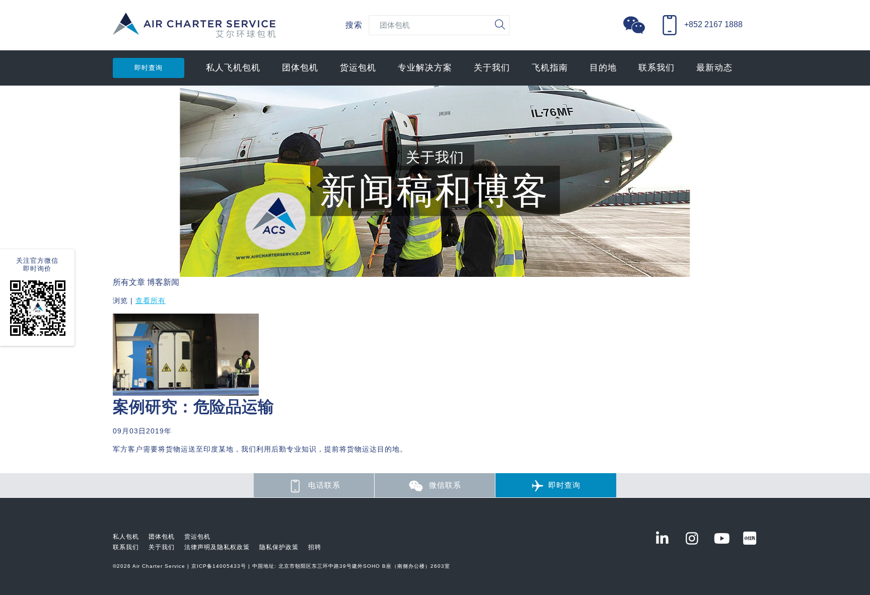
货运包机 (358, 67)
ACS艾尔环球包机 (194, 30)
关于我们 (492, 67)
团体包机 (300, 67)
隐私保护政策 (279, 547)
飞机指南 (550, 67)
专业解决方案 (425, 67)
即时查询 (148, 67)
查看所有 (150, 300)
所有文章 (129, 282)
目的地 (603, 67)
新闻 (171, 282)
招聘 (314, 547)
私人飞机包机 (233, 67)
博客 (155, 282)
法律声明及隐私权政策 (217, 547)
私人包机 (126, 536)
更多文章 (129, 467)
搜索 (353, 25)
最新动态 (714, 67)
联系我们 (656, 67)
